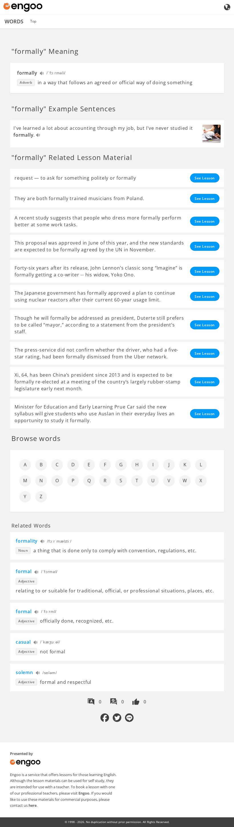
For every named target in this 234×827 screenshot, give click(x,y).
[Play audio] (42, 74)
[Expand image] (211, 134)
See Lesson (205, 178)
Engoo (83, 793)
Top (33, 21)
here (33, 805)
